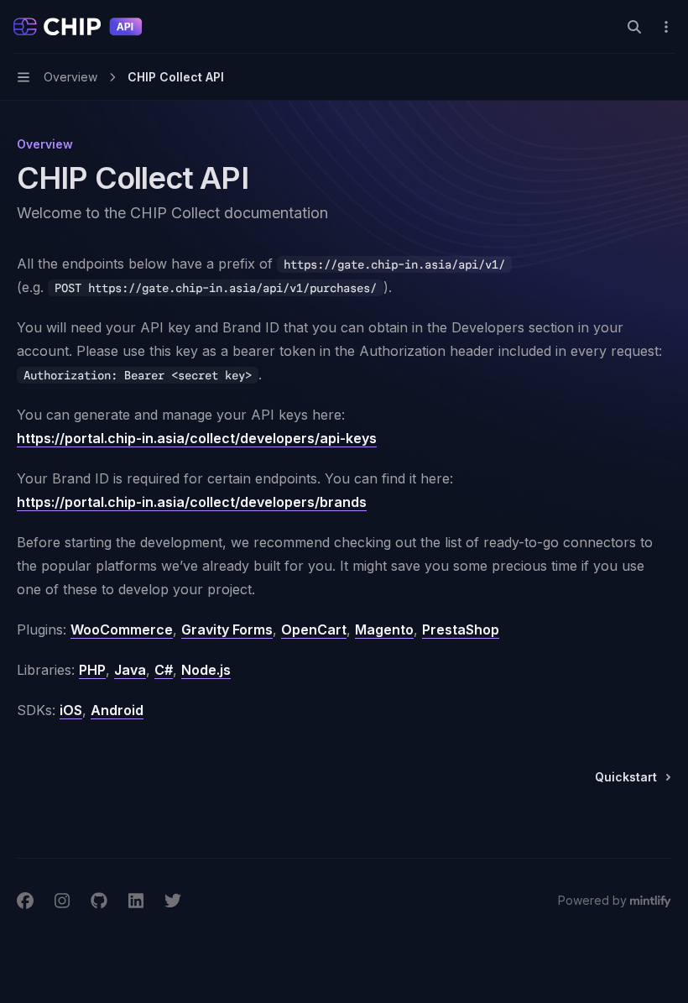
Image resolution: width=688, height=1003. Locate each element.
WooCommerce (121, 629)
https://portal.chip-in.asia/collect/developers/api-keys (197, 438)
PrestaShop (460, 629)
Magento (384, 629)
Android (117, 710)
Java (130, 669)
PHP (92, 669)
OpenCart (314, 629)
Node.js (206, 669)
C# (163, 669)
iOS (71, 710)
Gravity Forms (227, 629)
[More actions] (666, 27)
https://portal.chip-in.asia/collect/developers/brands (192, 502)
